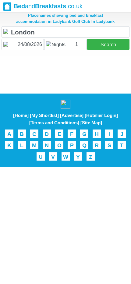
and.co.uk (48, 6)
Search (108, 44)
